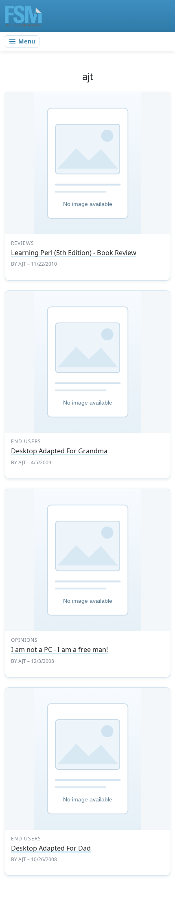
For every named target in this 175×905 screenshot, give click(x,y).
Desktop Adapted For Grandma (59, 450)
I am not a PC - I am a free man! (59, 649)
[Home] (23, 15)
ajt (22, 263)
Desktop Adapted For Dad (51, 848)
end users (26, 441)
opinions (24, 640)
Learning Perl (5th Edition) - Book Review (73, 252)
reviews (22, 243)
